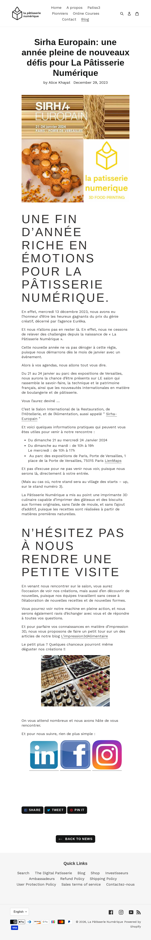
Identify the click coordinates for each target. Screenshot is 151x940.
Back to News (78, 839)
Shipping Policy (103, 878)
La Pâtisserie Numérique (105, 922)
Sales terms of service (81, 884)
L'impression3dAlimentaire (84, 636)
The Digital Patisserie (53, 873)
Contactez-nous (120, 884)
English (19, 911)
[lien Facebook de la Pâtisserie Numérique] (75, 768)
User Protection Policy (36, 884)
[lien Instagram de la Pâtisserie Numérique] (107, 768)
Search (23, 873)
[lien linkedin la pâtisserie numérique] (44, 768)
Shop (95, 873)
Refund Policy (72, 878)
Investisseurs (116, 873)
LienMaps (113, 460)
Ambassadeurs (42, 878)
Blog (81, 873)
